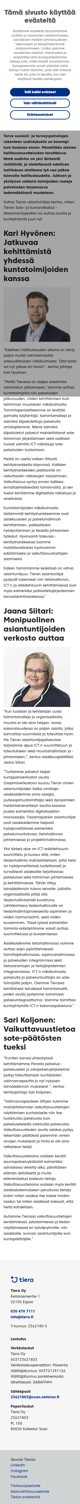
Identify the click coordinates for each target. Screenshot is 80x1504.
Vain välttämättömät (40, 103)
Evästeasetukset (40, 114)
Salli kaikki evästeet (40, 92)
